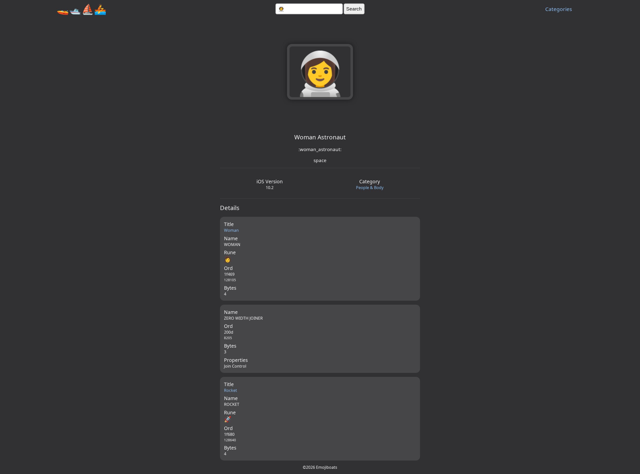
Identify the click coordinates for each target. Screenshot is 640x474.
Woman (231, 230)
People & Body (370, 187)
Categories (558, 8)
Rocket (230, 390)
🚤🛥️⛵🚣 (81, 9)
